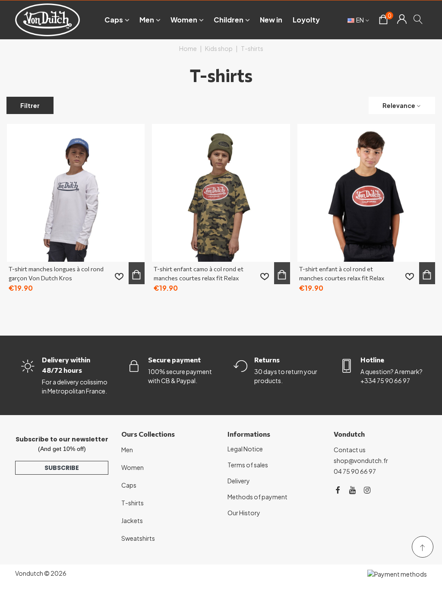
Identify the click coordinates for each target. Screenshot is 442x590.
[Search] (418, 19)
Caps (113, 19)
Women (183, 19)
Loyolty (306, 19)
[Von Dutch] (47, 19)
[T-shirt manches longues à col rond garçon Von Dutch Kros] (76, 193)
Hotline (372, 359)
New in (271, 19)
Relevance (398, 105)
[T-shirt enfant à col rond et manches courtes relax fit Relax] (366, 193)
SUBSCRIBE (61, 467)
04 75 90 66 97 (355, 471)
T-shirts (132, 503)
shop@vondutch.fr (361, 460)
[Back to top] (422, 547)
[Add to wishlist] (119, 276)
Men (146, 19)
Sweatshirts (138, 538)
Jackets (132, 520)
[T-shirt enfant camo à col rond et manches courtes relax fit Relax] (221, 193)
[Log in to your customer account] (401, 20)
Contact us (350, 450)
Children (228, 19)
